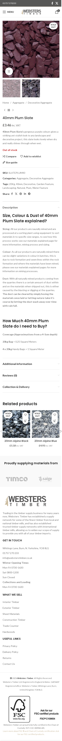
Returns (7, 657)
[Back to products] (9, 110)
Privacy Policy (10, 646)
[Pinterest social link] (20, 194)
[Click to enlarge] (9, 71)
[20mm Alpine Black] (16, 424)
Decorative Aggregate (40, 102)
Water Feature (40, 187)
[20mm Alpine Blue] (45, 424)
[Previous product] (5, 110)
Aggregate (18, 102)
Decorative (29, 184)
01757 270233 (9, 3)
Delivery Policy (10, 651)
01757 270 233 (11, 553)
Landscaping (9, 187)
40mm (19, 184)
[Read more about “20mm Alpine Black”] (25, 421)
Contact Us (9, 663)
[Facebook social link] (52, 3)
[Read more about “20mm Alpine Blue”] (55, 421)
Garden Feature (45, 184)
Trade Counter (11, 625)
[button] (6, 49)
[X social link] (56, 3)
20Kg (12, 184)
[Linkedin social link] (25, 194)
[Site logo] (31, 11)
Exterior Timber (11, 607)
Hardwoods (9, 631)
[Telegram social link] (29, 194)
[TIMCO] (17, 479)
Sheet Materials (11, 613)
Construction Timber (14, 619)
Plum (28, 187)
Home (6, 102)
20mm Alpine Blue (45, 441)
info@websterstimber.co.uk (17, 557)
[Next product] (13, 110)
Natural (21, 187)
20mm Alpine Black (16, 441)
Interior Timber (11, 601)
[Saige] (45, 479)
